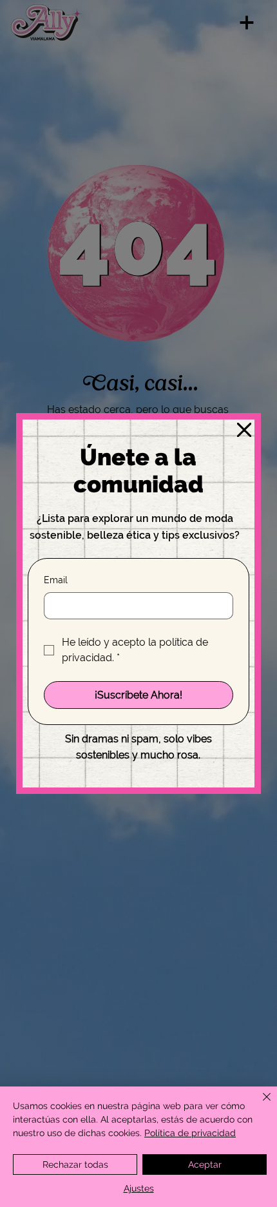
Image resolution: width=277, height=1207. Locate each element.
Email (56, 580)
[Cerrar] (259, 1104)
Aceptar (205, 1164)
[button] (244, 430)
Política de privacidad (190, 1133)
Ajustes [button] (139, 1188)
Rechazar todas (75, 1164)
